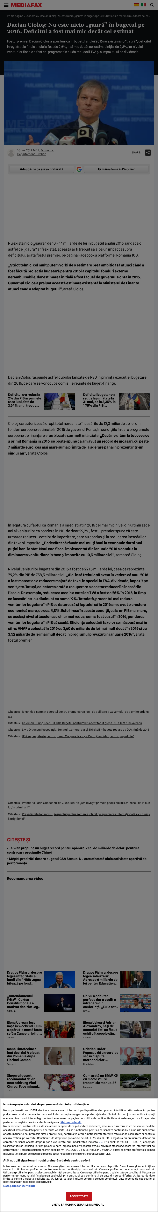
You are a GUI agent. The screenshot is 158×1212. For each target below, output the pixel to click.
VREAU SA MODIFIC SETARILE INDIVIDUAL (78, 1204)
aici (100, 1142)
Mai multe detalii (70, 1122)
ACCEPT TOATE (79, 1196)
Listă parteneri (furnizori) (19, 1185)
